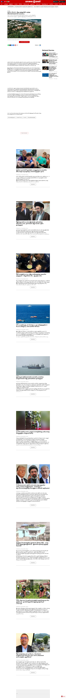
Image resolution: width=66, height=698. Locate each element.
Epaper (64, 696)
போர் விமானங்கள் (31, 117)
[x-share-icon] (10, 45)
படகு (39, 332)
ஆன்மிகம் (32, 4)
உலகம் (16, 4)
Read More (33, 184)
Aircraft (25, 117)
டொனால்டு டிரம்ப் (11, 117)
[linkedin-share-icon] (13, 45)
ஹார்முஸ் (18, 230)
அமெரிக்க (18, 384)
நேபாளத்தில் (39, 608)
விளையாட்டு (26, 4)
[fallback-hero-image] (45, 54)
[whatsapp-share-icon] (8, 45)
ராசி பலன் (38, 4)
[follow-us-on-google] (40, 45)
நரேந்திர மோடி (23, 438)
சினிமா (20, 4)
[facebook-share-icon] (12, 45)
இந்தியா (11, 4)
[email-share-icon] (15, 45)
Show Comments (24, 133)
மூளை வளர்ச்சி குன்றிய (27, 176)
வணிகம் (51, 4)
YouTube (56, 4)
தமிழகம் (6, 4)
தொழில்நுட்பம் (45, 4)
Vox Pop (60, 4)
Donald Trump (19, 117)
